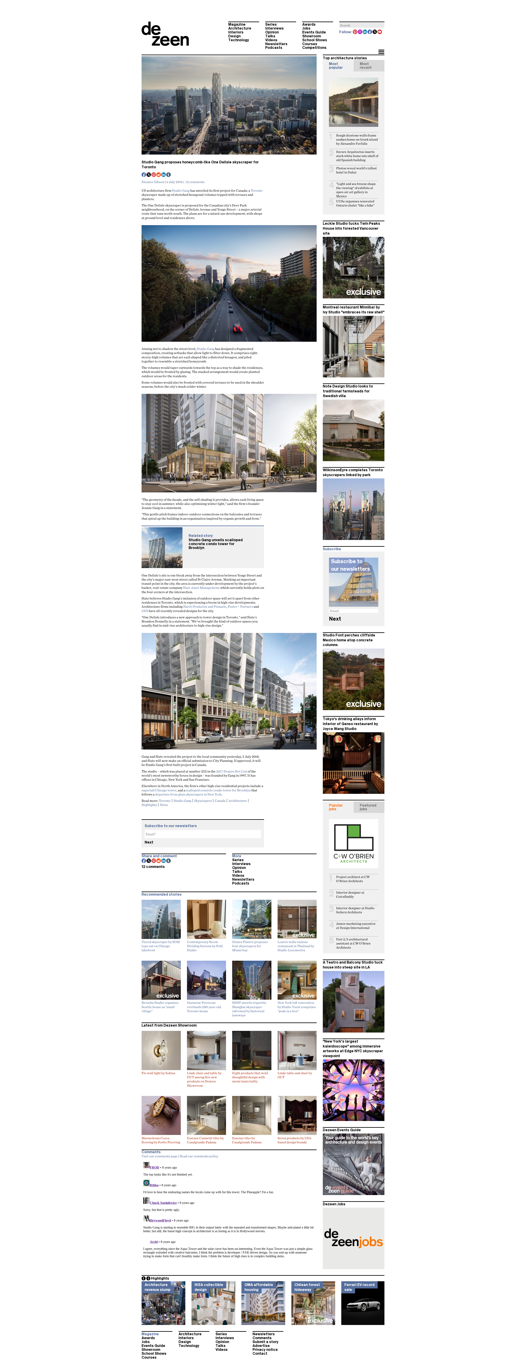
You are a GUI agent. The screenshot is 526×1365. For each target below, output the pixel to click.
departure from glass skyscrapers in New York (188, 794)
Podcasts (273, 47)
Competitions (314, 47)
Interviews (274, 28)
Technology (238, 40)
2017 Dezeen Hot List (231, 771)
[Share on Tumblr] (168, 175)
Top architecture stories (345, 58)
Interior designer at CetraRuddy (350, 895)
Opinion (272, 32)
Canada (220, 800)
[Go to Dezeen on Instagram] (360, 32)
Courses (309, 44)
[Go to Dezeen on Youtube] (379, 32)
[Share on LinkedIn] (163, 175)
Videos (271, 40)
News (164, 804)
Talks (270, 36)
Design (234, 36)
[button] (381, 52)
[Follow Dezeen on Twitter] (375, 32)
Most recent (366, 65)
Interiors (235, 32)
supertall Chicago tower (159, 790)
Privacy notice (265, 1349)
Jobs (306, 28)
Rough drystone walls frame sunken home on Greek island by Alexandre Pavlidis (357, 139)
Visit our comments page (160, 1156)
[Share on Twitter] (148, 175)
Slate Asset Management (201, 588)
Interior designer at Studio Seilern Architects (355, 910)
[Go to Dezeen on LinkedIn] (365, 32)
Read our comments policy (199, 1156)
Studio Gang (181, 190)
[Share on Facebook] (144, 175)
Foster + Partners (240, 606)
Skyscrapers (203, 800)
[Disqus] (229, 1211)
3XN (145, 611)
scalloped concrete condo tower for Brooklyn (218, 790)
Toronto (257, 190)
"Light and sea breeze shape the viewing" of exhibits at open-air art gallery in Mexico (356, 190)
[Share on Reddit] (158, 175)
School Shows (314, 40)
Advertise (261, 1346)
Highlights (149, 804)
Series (271, 24)
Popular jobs (336, 807)
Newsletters (276, 44)
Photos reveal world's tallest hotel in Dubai (356, 170)
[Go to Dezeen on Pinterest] (355, 32)
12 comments (195, 182)
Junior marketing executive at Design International (356, 926)
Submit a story (265, 1342)
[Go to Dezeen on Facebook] (370, 32)
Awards (309, 24)
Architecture (239, 28)
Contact (260, 1353)
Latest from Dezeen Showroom (169, 1025)
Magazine (237, 24)
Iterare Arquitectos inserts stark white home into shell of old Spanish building (357, 156)
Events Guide (314, 32)
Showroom (311, 36)
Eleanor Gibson (153, 182)
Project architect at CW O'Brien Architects (353, 879)
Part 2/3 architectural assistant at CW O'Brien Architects (353, 943)
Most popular (336, 65)
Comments (262, 1338)
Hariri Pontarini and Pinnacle (204, 606)
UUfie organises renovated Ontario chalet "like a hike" (355, 203)
